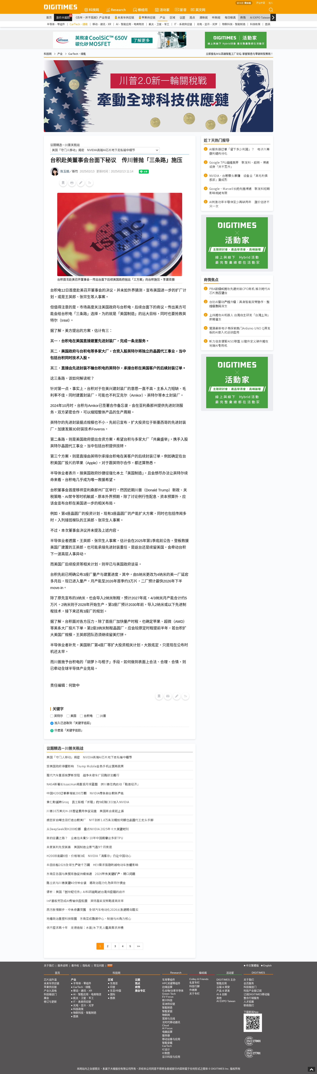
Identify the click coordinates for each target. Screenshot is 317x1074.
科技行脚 (194, 986)
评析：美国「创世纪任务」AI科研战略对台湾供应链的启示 (86, 892)
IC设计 (166, 1049)
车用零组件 (168, 979)
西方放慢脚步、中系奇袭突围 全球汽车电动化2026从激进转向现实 (92, 909)
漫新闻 (203, 17)
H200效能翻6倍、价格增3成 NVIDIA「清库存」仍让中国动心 (89, 856)
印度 (112, 986)
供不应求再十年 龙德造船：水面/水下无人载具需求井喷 (85, 927)
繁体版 (240, 2)
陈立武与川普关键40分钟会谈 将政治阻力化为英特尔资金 (86, 883)
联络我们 (249, 1005)
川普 (103, 715)
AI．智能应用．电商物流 (130, 24)
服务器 (166, 1035)
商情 (243, 17)
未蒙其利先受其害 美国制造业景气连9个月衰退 (79, 847)
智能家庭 (167, 1011)
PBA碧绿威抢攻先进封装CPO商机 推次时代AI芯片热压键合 (239, 290)
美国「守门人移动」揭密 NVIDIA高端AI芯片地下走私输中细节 (89, 757)
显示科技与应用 (171, 1056)
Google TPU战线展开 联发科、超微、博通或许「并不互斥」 (239, 164)
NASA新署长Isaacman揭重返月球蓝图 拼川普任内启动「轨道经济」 (93, 784)
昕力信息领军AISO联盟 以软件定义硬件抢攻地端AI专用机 (238, 343)
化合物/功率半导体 (172, 990)
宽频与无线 (168, 1018)
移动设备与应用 (171, 1039)
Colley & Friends (198, 979)
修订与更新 (50, 1001)
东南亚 (114, 983)
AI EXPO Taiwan (260, 17)
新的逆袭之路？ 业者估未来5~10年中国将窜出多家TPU (85, 838)
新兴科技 (167, 1000)
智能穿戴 (167, 1042)
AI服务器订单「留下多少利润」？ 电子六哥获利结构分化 (239, 151)
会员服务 (249, 983)
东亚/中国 (115, 990)
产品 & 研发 (223, 990)
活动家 (165, 9)
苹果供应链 (148, 17)
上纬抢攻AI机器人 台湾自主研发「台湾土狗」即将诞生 (239, 317)
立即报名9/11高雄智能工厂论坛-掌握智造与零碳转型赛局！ (239, 53)
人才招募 (249, 1001)
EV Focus (167, 996)
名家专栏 (194, 982)
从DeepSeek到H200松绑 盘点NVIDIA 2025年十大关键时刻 (88, 829)
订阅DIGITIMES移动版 (257, 994)
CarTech (167, 1045)
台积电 (88, 715)
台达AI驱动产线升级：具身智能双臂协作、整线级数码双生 (239, 304)
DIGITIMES (258, 972)
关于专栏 (194, 993)
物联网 (166, 1014)
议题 (182, 17)
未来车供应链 (126, 17)
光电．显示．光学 (207, 24)
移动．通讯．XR (101, 24)
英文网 (200, 9)
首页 (49, 17)
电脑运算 (167, 1031)
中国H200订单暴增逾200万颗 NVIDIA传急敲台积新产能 (85, 793)
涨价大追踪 (64, 16)
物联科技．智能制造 (233, 24)
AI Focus (167, 1028)
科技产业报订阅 (253, 990)
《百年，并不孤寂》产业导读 (92, 17)
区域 (172, 17)
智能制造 (167, 1007)
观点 (192, 17)
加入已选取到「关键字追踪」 (73, 723)
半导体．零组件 (56, 24)
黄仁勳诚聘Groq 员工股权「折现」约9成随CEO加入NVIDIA (88, 802)
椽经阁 (143, 9)
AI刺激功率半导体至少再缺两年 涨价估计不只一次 (239, 204)
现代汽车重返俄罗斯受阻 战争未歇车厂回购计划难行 (83, 775)
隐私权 (86, 965)
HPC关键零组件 (171, 983)
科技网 (94, 9)
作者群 (193, 989)
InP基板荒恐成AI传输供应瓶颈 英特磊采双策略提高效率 (85, 901)
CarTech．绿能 (79, 24)
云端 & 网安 (223, 986)
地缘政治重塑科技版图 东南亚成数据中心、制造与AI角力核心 (89, 918)
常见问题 (99, 965)
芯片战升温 (50, 979)
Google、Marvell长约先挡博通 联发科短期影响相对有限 (239, 191)
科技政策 (255, 24)
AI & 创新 (221, 994)
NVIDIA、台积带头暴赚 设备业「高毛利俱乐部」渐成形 (238, 177)
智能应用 (221, 983)
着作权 (75, 965)
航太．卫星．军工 (159, 24)
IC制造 (166, 1053)
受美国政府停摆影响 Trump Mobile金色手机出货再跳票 (85, 766)
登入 (271, 2)
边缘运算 (167, 986)
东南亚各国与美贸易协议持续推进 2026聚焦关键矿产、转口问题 (91, 874)
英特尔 (58, 715)
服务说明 (63, 965)
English (267, 965)
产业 (162, 17)
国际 (112, 994)
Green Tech (169, 993)
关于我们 (49, 965)
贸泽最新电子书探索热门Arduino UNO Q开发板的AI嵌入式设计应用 (239, 330)
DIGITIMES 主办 (226, 979)
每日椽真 (230, 17)
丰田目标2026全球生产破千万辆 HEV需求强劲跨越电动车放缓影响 (92, 865)
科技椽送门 (50, 994)
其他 (219, 998)
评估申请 (260, 2)
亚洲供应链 (168, 1003)
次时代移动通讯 (171, 1022)
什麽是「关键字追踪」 (69, 730)
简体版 (247, 2)
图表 (267, 24)
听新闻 (216, 17)
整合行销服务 (251, 998)
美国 (73, 715)
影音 (181, 9)
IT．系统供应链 (183, 24)
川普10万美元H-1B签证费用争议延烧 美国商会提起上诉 (85, 811)
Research (118, 9)
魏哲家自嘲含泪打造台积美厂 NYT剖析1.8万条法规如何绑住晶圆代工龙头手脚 (100, 820)
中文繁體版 (252, 965)
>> (138, 946)
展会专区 (140, 990)
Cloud (165, 1025)
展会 (46, 998)
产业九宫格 (50, 990)
